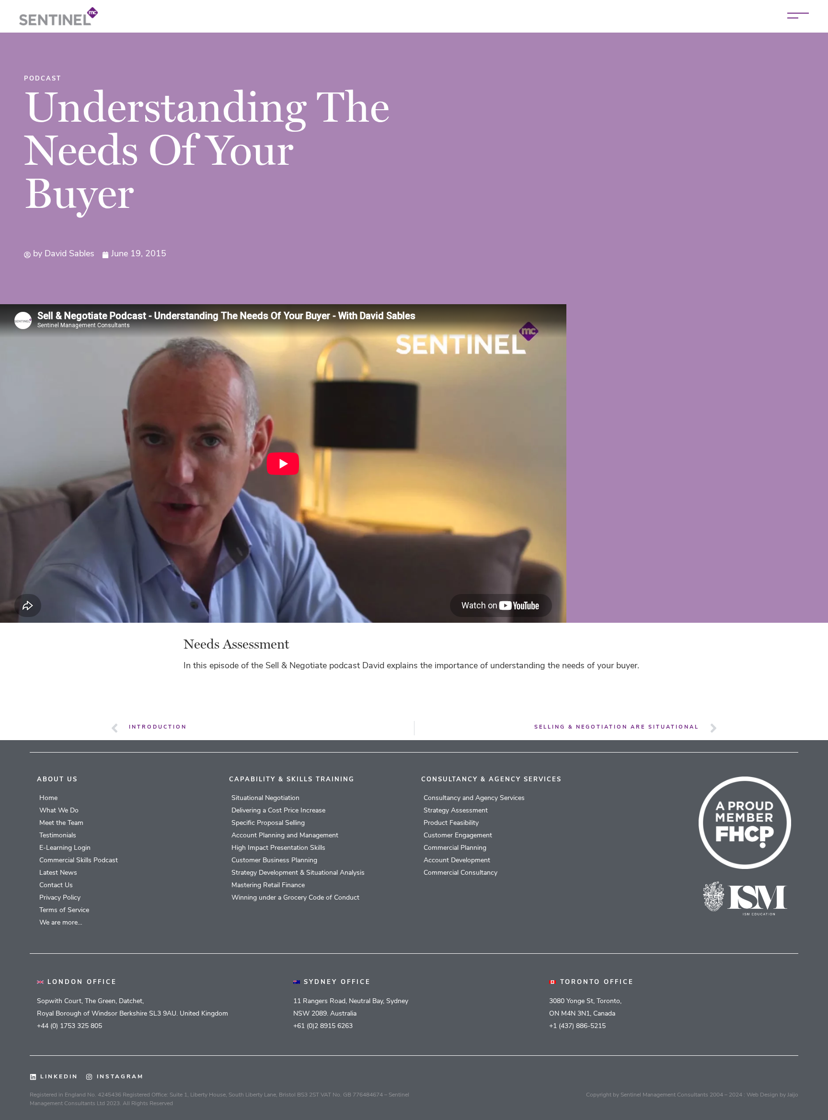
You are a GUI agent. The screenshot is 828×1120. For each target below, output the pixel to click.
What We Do (59, 810)
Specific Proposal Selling (268, 823)
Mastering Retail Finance (268, 885)
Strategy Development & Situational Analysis (298, 873)
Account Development (457, 860)
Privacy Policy (59, 898)
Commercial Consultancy (460, 873)
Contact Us (56, 885)
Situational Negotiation (265, 798)
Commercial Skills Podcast (78, 860)
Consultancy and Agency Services (474, 798)
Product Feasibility (451, 823)
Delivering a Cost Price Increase (278, 810)
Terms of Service (64, 910)
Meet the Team (61, 823)
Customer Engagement (458, 835)
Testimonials (57, 835)
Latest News (58, 873)
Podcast (42, 79)
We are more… (60, 922)
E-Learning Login (65, 848)
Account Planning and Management (284, 835)
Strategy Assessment (456, 810)
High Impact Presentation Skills (278, 848)
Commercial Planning (455, 848)
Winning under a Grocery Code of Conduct (295, 898)
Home (48, 798)
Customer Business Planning (274, 860)
